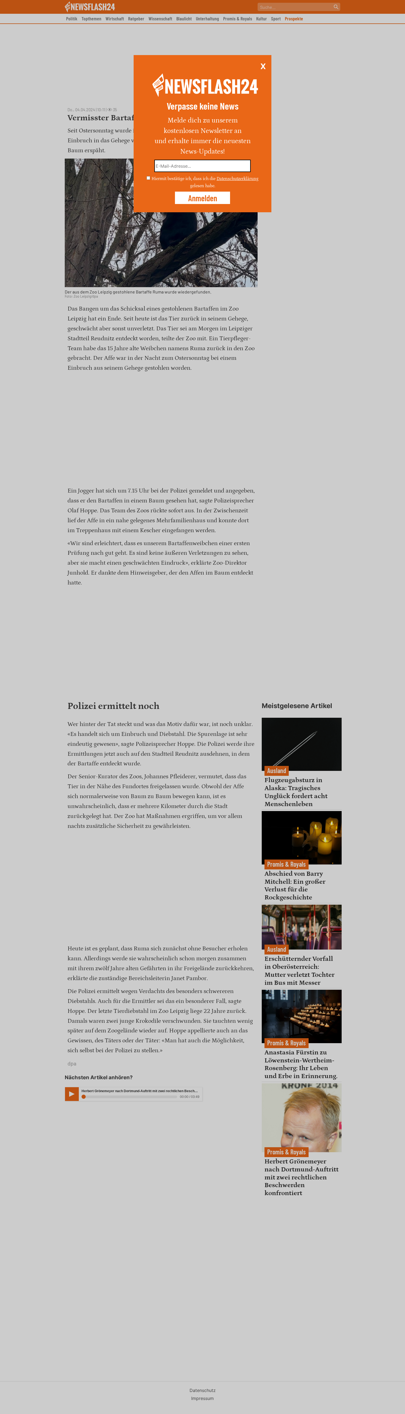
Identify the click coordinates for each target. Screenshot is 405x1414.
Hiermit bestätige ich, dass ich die (184, 178)
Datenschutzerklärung (237, 178)
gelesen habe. (202, 185)
